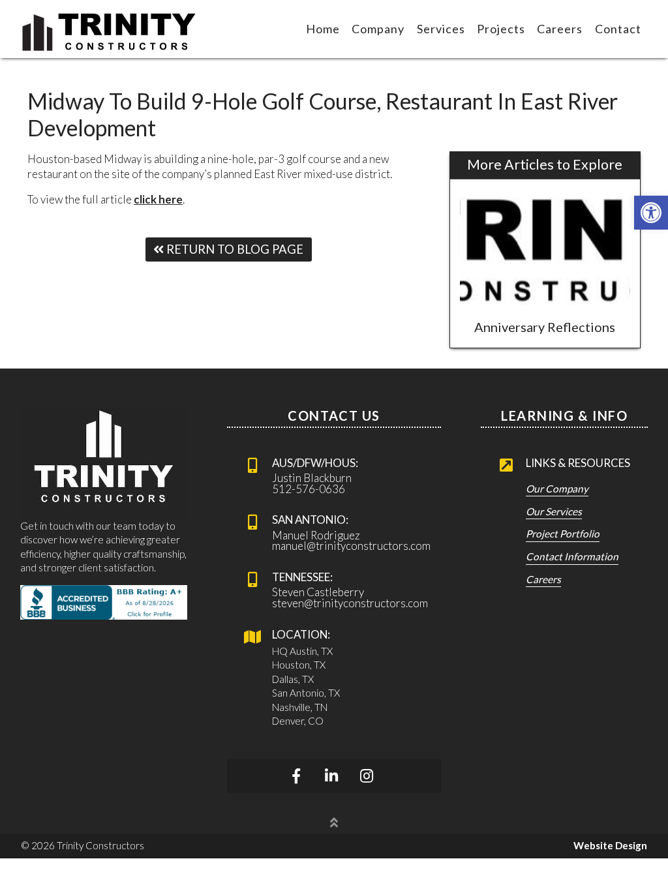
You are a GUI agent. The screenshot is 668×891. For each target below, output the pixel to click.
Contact (618, 29)
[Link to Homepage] (109, 29)
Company (378, 29)
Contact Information (572, 557)
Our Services (554, 512)
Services (441, 29)
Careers (560, 29)
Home (323, 29)
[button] (651, 213)
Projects (501, 29)
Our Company (557, 489)
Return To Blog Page (233, 249)
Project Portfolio (563, 534)
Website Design (610, 845)
